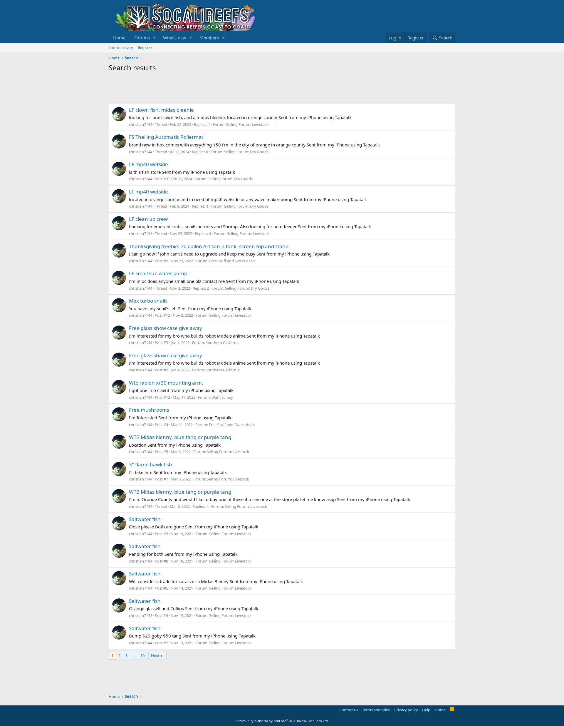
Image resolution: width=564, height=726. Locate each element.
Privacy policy (406, 709)
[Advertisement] (216, 88)
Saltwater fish (145, 519)
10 (142, 655)
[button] (154, 37)
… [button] (133, 655)
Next (155, 655)
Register (145, 47)
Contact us (348, 709)
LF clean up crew (148, 219)
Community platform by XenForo (282, 721)
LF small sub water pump (158, 273)
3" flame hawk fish (150, 464)
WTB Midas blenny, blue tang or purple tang (180, 437)
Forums (142, 38)
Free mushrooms (149, 409)
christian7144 (140, 124)
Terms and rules (376, 709)
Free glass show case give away (165, 328)
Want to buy (222, 397)
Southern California (222, 342)
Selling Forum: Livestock (247, 124)
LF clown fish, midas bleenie (161, 109)
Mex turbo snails (148, 300)
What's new (174, 38)
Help (426, 709)
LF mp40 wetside (148, 164)
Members (209, 38)
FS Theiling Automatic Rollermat (166, 136)
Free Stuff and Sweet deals (232, 260)
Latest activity (121, 47)
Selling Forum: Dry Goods (246, 151)
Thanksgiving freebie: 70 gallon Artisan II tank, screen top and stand (208, 246)
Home (119, 38)
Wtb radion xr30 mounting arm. (166, 382)
